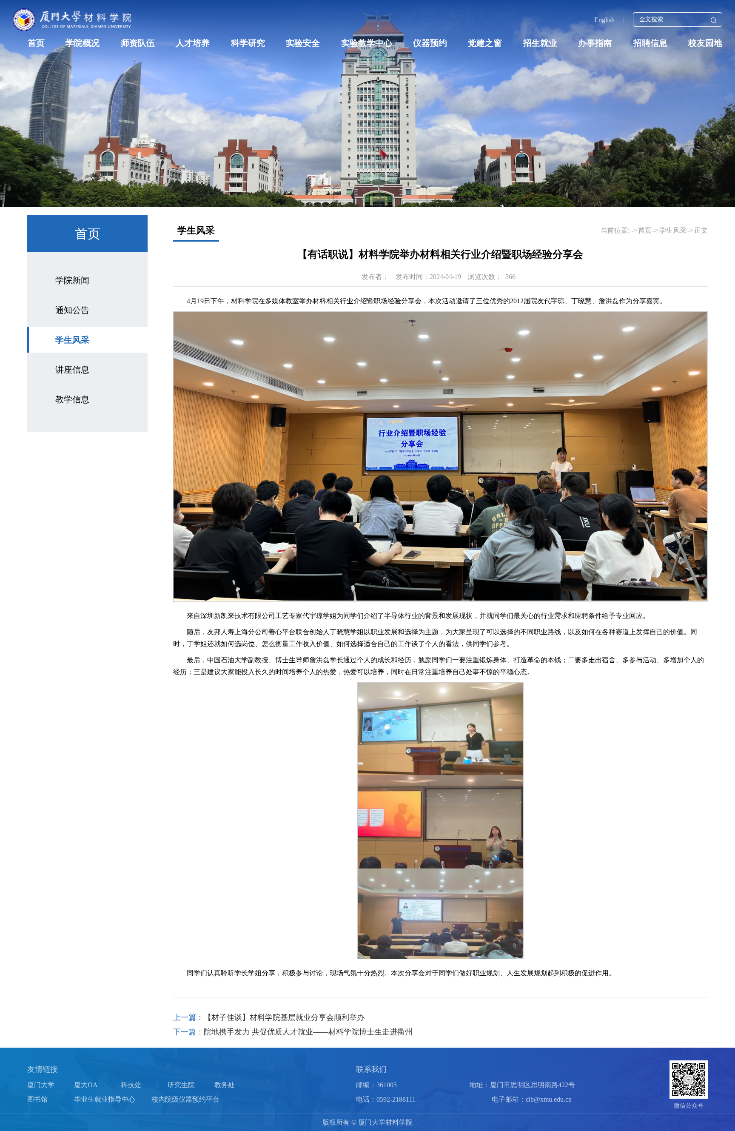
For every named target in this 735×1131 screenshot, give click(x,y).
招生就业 (540, 43)
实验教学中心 (366, 43)
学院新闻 (72, 280)
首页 (36, 43)
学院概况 (83, 43)
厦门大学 (40, 1084)
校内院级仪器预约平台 (185, 1099)
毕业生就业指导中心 (104, 1099)
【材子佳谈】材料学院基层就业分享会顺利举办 (284, 1017)
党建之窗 (485, 43)
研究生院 (181, 1084)
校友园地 (705, 43)
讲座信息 (72, 369)
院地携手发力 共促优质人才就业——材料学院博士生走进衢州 (308, 1032)
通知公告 (72, 310)
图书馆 (37, 1099)
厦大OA (86, 1084)
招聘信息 (650, 43)
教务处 (224, 1084)
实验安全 (303, 43)
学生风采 (72, 340)
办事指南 (595, 43)
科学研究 (248, 43)
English (604, 19)
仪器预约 (430, 43)
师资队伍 (138, 43)
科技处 (131, 1084)
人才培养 (193, 43)
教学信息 (72, 399)
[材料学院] (73, 19)
